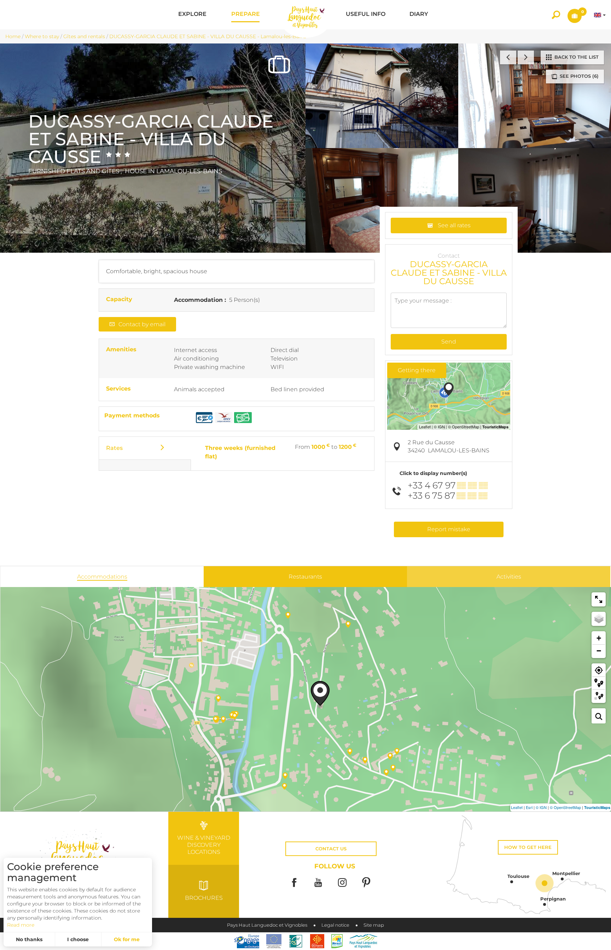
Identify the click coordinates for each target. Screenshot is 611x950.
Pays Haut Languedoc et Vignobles (267, 925)
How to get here (528, 847)
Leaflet (517, 807)
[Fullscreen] (598, 599)
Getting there (417, 370)
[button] (192, 14)
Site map (373, 925)
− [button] (599, 650)
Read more (20, 925)
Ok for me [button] (127, 939)
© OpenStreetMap (565, 807)
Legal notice (335, 925)
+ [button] (599, 638)
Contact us (331, 848)
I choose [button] (78, 939)
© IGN (541, 807)
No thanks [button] (29, 939)
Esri (529, 807)
